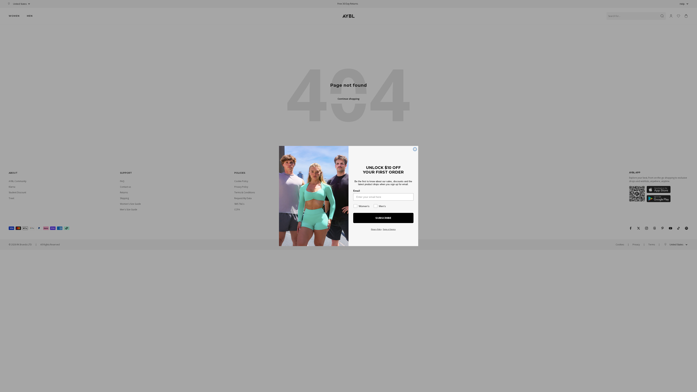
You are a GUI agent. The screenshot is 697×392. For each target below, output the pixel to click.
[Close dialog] (415, 149)
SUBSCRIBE (383, 218)
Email (356, 190)
